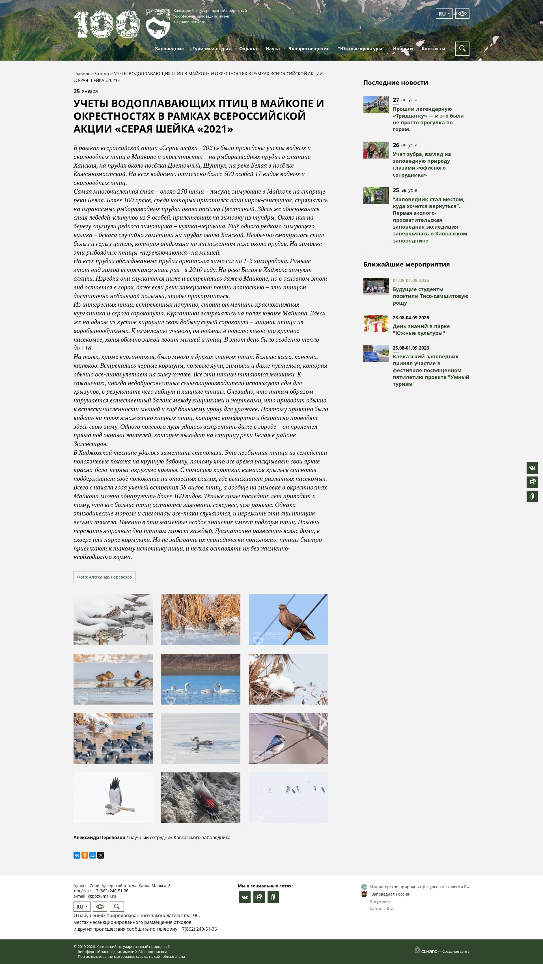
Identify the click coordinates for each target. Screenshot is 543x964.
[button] (113, 619)
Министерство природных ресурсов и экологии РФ (419, 886)
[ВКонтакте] (77, 855)
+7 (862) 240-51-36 (111, 890)
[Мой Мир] (92, 855)
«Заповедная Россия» (390, 894)
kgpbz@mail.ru (102, 896)
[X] (100, 855)
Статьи (102, 73)
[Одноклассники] (84, 855)
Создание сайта (455, 951)
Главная (82, 73)
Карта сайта (381, 908)
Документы (380, 901)
